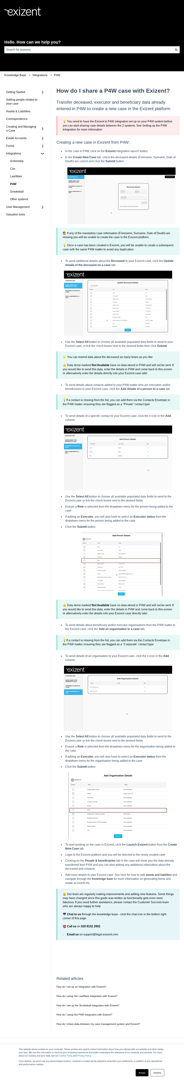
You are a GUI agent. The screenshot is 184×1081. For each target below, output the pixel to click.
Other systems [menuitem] (19, 199)
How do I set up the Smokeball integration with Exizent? (87, 1005)
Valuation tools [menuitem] (15, 214)
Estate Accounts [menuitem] (16, 138)
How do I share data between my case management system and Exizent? (98, 1024)
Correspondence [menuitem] (16, 118)
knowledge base (103, 878)
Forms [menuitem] (10, 145)
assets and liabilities (159, 874)
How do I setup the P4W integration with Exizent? (84, 1014)
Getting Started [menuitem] (15, 92)
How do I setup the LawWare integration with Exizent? (87, 996)
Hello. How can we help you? (32, 42)
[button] (42, 92)
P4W (57, 75)
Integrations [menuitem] (13, 153)
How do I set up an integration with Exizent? (81, 986)
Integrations (40, 75)
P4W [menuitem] (13, 184)
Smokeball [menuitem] (17, 191)
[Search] (176, 49)
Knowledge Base (15, 75)
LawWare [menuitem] (16, 176)
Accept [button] (142, 1072)
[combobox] (88, 49)
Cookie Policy (66, 1055)
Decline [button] (157, 1072)
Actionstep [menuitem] (17, 161)
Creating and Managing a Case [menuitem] (21, 128)
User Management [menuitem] (18, 206)
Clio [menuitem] (12, 168)
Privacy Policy (84, 1055)
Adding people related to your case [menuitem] (21, 101)
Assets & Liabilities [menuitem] (18, 111)
